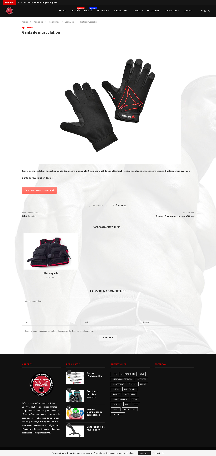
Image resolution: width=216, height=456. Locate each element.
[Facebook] (201, 11)
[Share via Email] (125, 205)
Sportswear (69, 22)
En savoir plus (159, 453)
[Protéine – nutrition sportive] (75, 396)
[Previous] (18, 2)
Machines (116, 394)
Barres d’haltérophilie (94, 375)
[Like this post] (113, 205)
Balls (142, 374)
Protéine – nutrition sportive (92, 394)
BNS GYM (88, 9)
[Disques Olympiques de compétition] (75, 413)
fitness (143, 384)
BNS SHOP (75, 9)
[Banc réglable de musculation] (75, 431)
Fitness (137, 11)
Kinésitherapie (129, 389)
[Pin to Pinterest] (122, 205)
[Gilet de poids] (51, 251)
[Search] (209, 11)
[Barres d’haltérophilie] (75, 378)
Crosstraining (118, 384)
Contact (188, 11)
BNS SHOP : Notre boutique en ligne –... (41, 2)
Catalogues (171, 11)
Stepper (116, 409)
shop (136, 404)
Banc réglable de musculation (96, 428)
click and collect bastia (122, 379)
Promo (134, 399)
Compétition (141, 379)
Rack (127, 404)
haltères (116, 389)
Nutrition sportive (120, 399)
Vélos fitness (118, 414)
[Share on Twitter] (119, 205)
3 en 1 (115, 374)
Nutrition (102, 11)
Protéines (116, 404)
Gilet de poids (50, 273)
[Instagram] (205, 11)
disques (132, 384)
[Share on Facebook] (116, 205)
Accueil (63, 11)
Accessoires (153, 11)
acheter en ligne (128, 374)
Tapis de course (130, 409)
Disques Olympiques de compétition (94, 412)
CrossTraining (53, 22)
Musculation (120, 11)
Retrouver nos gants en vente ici (39, 190)
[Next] (21, 2)
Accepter (144, 453)
